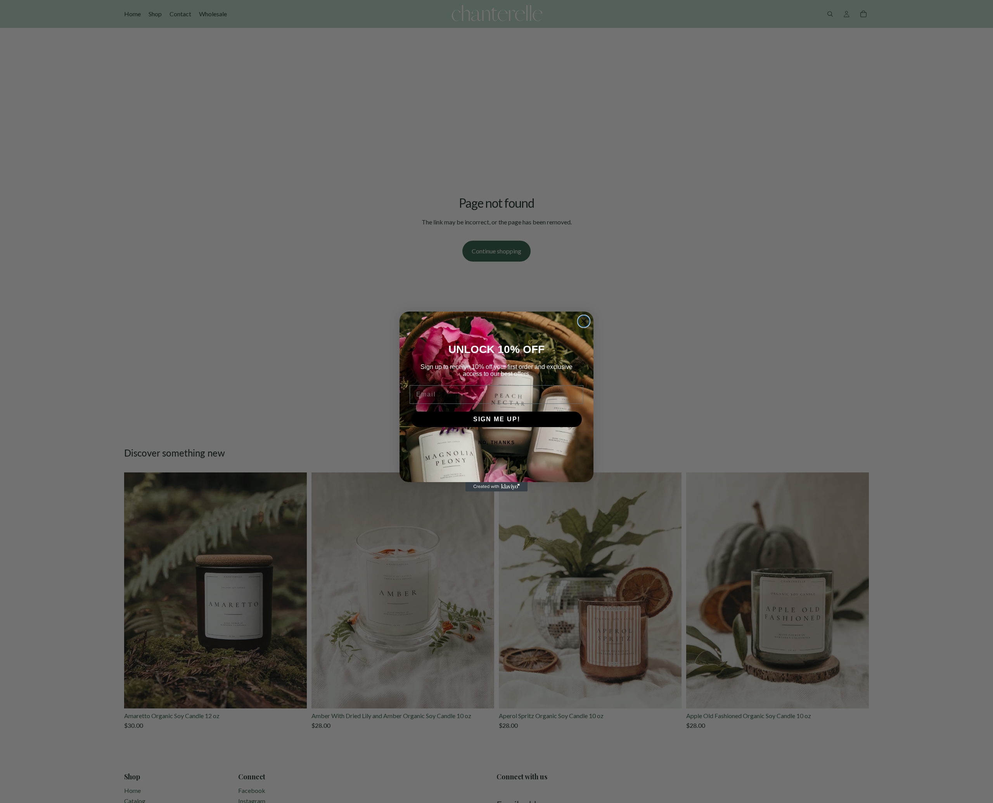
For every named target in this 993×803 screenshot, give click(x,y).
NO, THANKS (496, 442)
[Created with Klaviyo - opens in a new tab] (496, 486)
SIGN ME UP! (496, 419)
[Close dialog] (584, 321)
